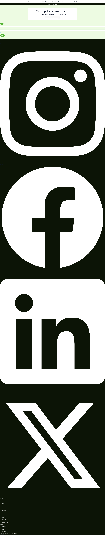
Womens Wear (4, 510)
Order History (4, 531)
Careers (55, 1)
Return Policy (4, 519)
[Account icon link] (74, 1)
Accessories (4, 513)
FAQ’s (58, 1)
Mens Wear (3, 508)
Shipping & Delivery (5, 522)
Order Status (4, 520)
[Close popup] (1, 24)
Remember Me (3, 32)
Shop (46, 1)
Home (43, 1)
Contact (62, 1)
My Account (4, 526)
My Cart (3, 529)
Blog (48, 1)
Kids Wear (3, 512)
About (52, 1)
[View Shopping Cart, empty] (76, 1)
